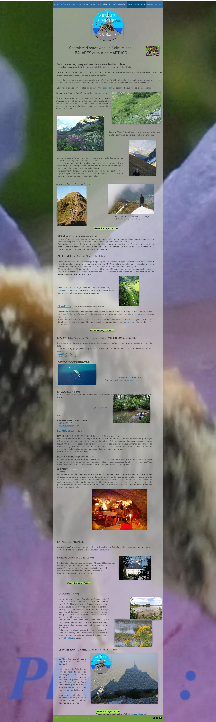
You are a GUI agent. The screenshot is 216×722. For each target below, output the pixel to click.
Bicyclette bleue (66, 638)
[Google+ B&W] (160, 718)
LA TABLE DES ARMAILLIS (70, 541)
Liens (129, 464)
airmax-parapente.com (126, 380)
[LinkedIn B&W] (154, 718)
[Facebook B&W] (157, 718)
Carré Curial (66, 314)
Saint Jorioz (63, 356)
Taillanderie (85, 67)
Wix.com (99, 718)
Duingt (61, 353)
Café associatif (105, 87)
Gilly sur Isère (66, 425)
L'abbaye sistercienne (67, 290)
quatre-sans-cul (131, 322)
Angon (62, 348)
